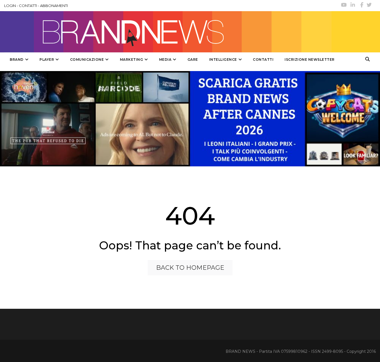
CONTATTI (28, 5)
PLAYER (47, 59)
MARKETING (131, 59)
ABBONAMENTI (54, 5)
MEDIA (165, 59)
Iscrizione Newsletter (310, 59)
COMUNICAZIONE (87, 59)
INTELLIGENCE (223, 59)
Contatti (263, 59)
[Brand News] (167, 31)
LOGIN (10, 5)
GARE (192, 59)
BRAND (17, 59)
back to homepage (190, 267)
